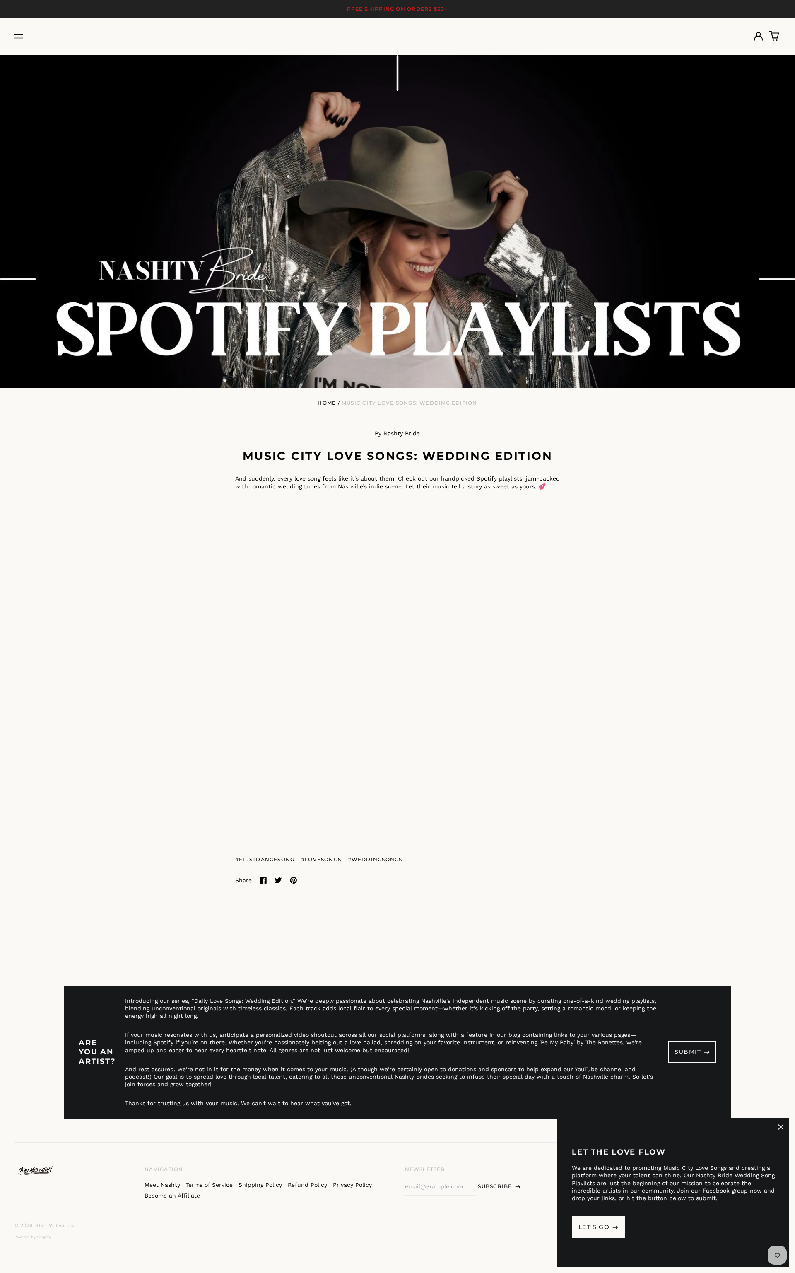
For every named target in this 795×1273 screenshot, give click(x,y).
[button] (774, 36)
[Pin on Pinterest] (293, 880)
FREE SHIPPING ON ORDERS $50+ (397, 9)
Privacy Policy (352, 1184)
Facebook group (725, 1190)
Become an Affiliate (172, 1195)
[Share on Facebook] (263, 880)
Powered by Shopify (32, 1237)
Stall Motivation (54, 1225)
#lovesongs (321, 859)
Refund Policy (307, 1184)
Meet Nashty (162, 1184)
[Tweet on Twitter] (278, 880)
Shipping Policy (260, 1184)
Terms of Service (209, 1184)
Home (327, 403)
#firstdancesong (264, 859)
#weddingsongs (375, 859)
